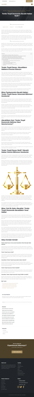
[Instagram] (18, 387)
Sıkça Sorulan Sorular (5, 59)
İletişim (19, 369)
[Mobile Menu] (32, 4)
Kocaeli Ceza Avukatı (21, 374)
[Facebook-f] (23, 387)
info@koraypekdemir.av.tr (12, 1)
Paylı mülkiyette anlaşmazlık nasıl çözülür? (8, 315)
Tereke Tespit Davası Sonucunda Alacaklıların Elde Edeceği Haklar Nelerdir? (12, 60)
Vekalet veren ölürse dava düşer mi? (7, 323)
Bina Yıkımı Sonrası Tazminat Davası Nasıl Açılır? (10, 285)
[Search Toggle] (30, 4)
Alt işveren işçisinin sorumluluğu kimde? (8, 320)
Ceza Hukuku (4, 330)
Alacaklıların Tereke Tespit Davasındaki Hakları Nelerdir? (10, 62)
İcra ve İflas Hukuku (4, 389)
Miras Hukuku (3, 387)
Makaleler (4, 333)
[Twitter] (21, 387)
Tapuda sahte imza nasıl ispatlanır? (7, 310)
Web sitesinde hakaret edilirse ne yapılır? (8, 322)
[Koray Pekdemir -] (4, 4)
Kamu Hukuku (3, 386)
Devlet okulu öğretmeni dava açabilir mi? (8, 318)
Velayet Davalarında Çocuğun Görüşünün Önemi (9, 284)
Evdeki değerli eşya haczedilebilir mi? (7, 313)
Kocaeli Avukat (20, 370)
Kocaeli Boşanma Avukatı (21, 373)
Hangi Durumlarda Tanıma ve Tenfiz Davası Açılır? (10, 286)
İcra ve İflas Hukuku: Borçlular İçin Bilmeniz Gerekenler (10, 283)
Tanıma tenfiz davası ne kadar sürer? (7, 308)
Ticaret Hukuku (3, 383)
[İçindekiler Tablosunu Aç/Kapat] (31, 54)
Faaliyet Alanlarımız (20, 366)
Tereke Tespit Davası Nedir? (7, 61)
